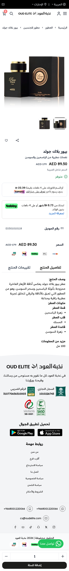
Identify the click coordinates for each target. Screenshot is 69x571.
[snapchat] (38, 527)
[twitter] (46, 527)
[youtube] (23, 527)
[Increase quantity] (63, 556)
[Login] (58, 13)
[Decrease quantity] (6, 556)
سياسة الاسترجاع (34, 465)
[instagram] (54, 527)
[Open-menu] (65, 14)
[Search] (11, 13)
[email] (3, 4)
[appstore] (50, 432)
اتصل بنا (34, 471)
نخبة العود (20, 538)
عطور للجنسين (31, 27)
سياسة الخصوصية (34, 478)
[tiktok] (31, 527)
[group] (34, 74)
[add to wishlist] (6, 140)
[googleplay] (22, 432)
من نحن (34, 452)
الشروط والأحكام (34, 491)
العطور (49, 27)
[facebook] (15, 527)
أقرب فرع (34, 458)
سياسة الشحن (34, 485)
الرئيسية (62, 27)
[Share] (17, 140)
